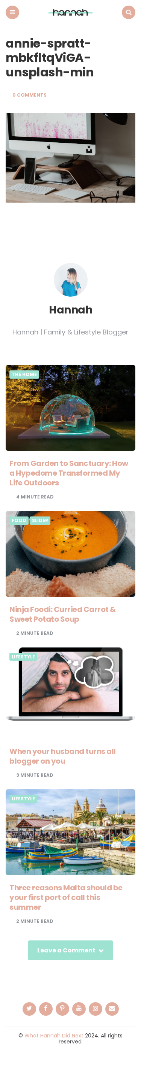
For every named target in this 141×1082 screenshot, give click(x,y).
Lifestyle (23, 657)
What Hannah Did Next (53, 1035)
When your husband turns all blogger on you (62, 756)
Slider (40, 520)
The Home (24, 374)
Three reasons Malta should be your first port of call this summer (66, 897)
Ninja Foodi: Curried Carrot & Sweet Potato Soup (62, 614)
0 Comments (29, 95)
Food (19, 520)
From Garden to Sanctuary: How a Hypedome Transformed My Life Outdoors (68, 473)
